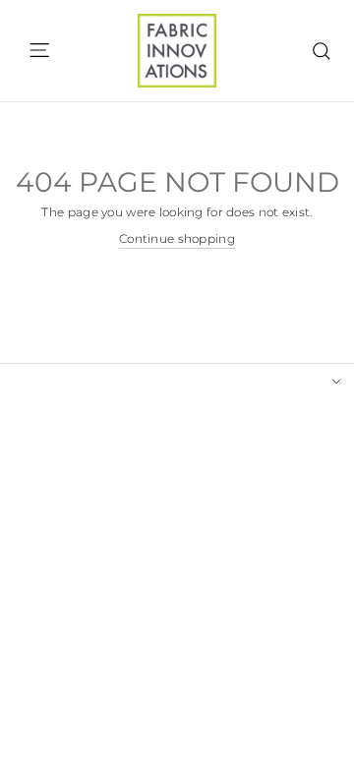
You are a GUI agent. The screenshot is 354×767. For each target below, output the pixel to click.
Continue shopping (177, 239)
